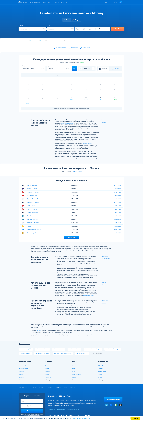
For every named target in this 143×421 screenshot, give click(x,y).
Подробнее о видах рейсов (105, 257)
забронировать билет (67, 123)
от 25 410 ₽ (117, 219)
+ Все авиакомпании (24, 380)
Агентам (57, 2)
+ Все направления (97, 353)
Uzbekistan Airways (24, 366)
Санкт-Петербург (76, 374)
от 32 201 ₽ (117, 188)
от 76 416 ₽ (118, 195)
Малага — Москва (32, 209)
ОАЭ (46, 366)
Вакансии (73, 387)
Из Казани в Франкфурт (112, 349)
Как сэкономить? (106, 120)
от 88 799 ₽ (117, 192)
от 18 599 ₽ (117, 205)
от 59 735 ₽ (117, 233)
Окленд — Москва (32, 212)
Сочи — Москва (31, 205)
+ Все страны (48, 380)
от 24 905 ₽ (117, 229)
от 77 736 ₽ (118, 212)
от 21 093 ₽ (117, 216)
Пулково (100, 368)
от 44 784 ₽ (117, 222)
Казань (73, 371)
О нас (62, 2)
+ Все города (75, 380)
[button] (108, 2)
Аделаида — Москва (33, 202)
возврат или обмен (88, 295)
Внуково (100, 377)
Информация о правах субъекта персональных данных (63, 409)
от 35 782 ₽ (117, 199)
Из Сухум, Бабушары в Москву (62, 353)
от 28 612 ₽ (117, 226)
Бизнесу (50, 2)
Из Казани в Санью (74, 349)
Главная (21, 41)
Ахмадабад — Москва (33, 233)
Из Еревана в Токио (82, 353)
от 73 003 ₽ (117, 185)
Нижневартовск (34, 41)
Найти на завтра (77, 171)
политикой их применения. (81, 418)
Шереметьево (102, 371)
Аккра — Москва (32, 195)
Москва (42, 41)
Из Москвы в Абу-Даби (42, 353)
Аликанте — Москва (33, 222)
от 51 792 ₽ (118, 209)
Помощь (103, 122)
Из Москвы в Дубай (25, 349)
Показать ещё (71, 237)
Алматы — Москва (32, 219)
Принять (135, 418)
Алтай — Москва (32, 185)
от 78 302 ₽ (117, 202)
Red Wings (21, 377)
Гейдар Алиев (102, 366)
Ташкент (74, 377)
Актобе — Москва (32, 216)
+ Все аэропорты (102, 380)
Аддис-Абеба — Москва (34, 199)
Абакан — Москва (32, 188)
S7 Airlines (21, 371)
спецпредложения (87, 143)
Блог (67, 2)
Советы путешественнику (106, 283)
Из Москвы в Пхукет (42, 349)
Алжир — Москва (32, 226)
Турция (47, 374)
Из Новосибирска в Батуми (92, 349)
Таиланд (47, 371)
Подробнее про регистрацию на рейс (106, 302)
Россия (26, 41)
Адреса (44, 2)
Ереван (73, 368)
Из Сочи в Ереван (58, 349)
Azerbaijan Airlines (23, 368)
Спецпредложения (35, 2)
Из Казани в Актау (25, 353)
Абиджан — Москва (33, 192)
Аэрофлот (21, 374)
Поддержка (58, 387)
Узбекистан (48, 377)
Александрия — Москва (34, 229)
